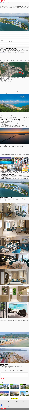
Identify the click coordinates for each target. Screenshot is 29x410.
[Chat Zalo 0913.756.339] (1, 406)
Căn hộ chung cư (8, 2)
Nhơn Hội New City (3, 328)
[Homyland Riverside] (24, 386)
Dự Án (5, 2)
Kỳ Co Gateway (2, 329)
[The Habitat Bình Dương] (4, 386)
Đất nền (9, 406)
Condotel (9, 405)
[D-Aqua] (24, 393)
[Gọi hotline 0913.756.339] (1, 408)
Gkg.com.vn (24, 404)
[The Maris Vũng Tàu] (14, 393)
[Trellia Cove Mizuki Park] (14, 386)
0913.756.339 (3, 408)
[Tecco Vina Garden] (4, 393)
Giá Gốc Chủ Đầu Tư (2, 2)
